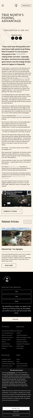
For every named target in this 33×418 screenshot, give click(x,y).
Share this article (16, 35)
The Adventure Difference (9, 331)
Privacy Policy (15, 308)
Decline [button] (16, 411)
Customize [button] (16, 415)
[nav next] (29, 221)
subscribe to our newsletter (11, 287)
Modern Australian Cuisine (23, 337)
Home (18, 359)
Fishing (18, 333)
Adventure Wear (6, 339)
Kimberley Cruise (14, 166)
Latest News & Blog (21, 363)
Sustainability (20, 346)
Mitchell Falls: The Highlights (12, 249)
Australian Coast (6, 359)
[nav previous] (25, 221)
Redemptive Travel (7, 346)
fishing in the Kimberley (23, 115)
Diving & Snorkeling (21, 341)
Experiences (20, 326)
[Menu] (3, 5)
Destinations (6, 355)
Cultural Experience (21, 335)
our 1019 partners (10, 372)
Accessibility (19, 348)
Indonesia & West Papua (8, 363)
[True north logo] (16, 6)
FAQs (17, 361)
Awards (4, 341)
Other (18, 355)
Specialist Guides (21, 339)
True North (5, 326)
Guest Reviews (6, 344)
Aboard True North (7, 335)
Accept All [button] (16, 408)
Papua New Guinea (7, 366)
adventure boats (23, 78)
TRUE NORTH (21, 54)
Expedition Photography (23, 344)
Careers (4, 348)
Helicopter (19, 331)
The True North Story (7, 333)
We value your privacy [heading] (16, 370)
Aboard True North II (7, 337)
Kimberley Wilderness (8, 361)
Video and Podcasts (22, 366)
